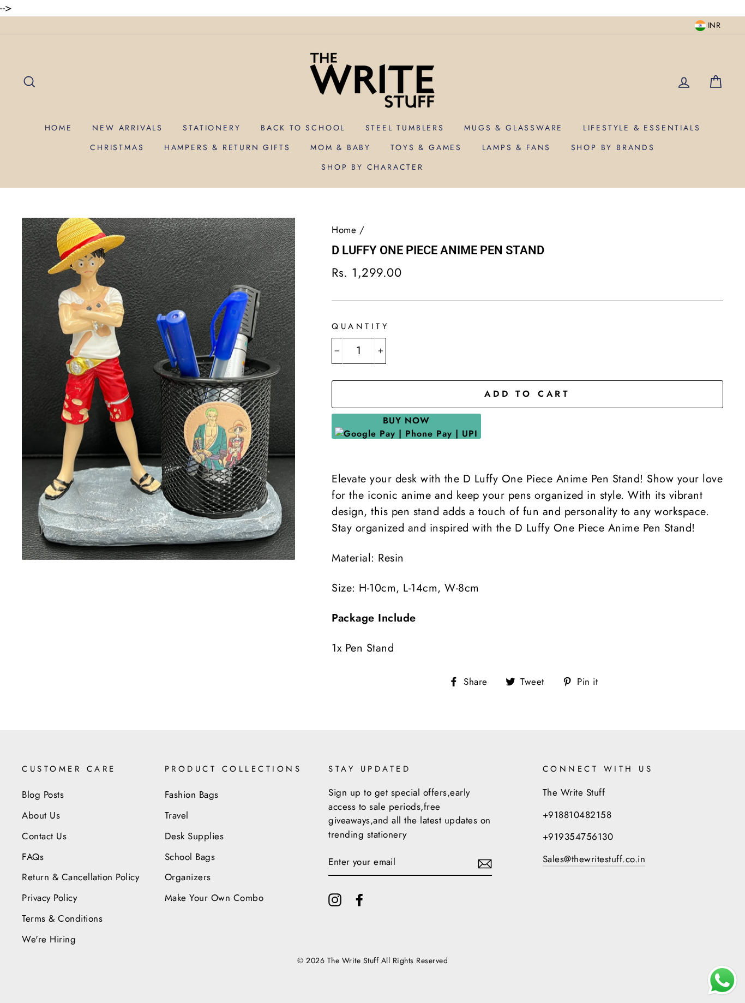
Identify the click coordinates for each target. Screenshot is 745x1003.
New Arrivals (127, 127)
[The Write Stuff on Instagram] (334, 899)
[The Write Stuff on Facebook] (359, 899)
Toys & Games (426, 147)
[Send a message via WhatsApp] (722, 980)
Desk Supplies (194, 836)
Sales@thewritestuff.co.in (594, 858)
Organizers (188, 876)
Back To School (303, 127)
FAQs (33, 856)
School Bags (190, 856)
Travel (177, 815)
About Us (41, 815)
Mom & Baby (340, 147)
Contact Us (44, 836)
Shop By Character (372, 167)
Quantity (360, 326)
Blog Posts (43, 794)
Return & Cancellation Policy (80, 876)
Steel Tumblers (404, 127)
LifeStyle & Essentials (642, 127)
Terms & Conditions (62, 918)
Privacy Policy (49, 897)
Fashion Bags (192, 794)
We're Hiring (49, 939)
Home (59, 127)
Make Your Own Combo (214, 897)
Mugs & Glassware (513, 127)
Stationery (212, 127)
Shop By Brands (613, 147)
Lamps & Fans (516, 147)
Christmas (117, 147)
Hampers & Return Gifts (227, 147)
